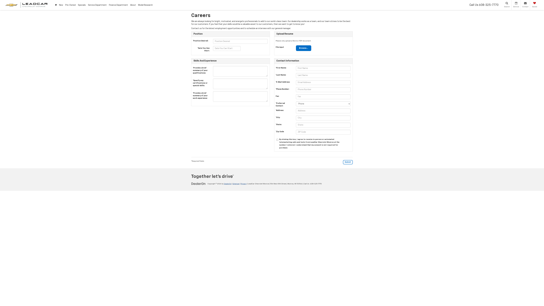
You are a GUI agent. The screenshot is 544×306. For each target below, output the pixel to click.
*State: (279, 125)
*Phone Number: (282, 89)
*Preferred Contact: (280, 104)
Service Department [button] (97, 5)
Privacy (243, 184)
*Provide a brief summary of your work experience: (200, 93)
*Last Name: (281, 75)
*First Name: (281, 68)
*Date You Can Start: (203, 48)
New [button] (61, 5)
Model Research (145, 5)
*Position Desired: (200, 41)
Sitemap (236, 184)
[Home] (56, 5)
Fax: (277, 96)
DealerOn (227, 184)
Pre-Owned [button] (70, 5)
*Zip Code (280, 132)
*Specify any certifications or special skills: (200, 81)
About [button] (133, 5)
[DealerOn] (198, 184)
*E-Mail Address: (283, 82)
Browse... (303, 48)
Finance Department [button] (118, 5)
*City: (278, 117)
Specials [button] (82, 5)
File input (280, 47)
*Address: (280, 110)
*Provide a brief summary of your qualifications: (200, 68)
